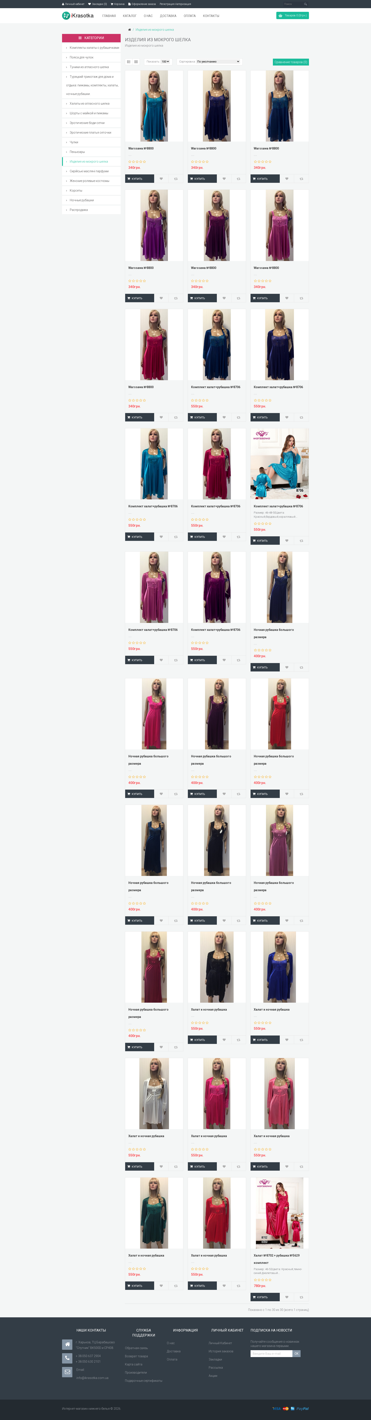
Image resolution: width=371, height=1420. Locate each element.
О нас (171, 1343)
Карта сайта (133, 1364)
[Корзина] (112, 4)
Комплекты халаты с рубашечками (94, 47)
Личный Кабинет (220, 1343)
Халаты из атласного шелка (89, 103)
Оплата (172, 1359)
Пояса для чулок (81, 57)
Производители (136, 1372)
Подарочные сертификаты (143, 1380)
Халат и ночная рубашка (209, 1009)
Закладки (215, 1359)
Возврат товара (136, 1356)
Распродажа (79, 210)
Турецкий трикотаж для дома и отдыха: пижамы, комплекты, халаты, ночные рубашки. (92, 85)
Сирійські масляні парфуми (89, 171)
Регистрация (167, 4)
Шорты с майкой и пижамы (89, 113)
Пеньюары (77, 152)
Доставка (174, 1351)
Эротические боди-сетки (87, 123)
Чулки (74, 142)
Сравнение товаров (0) (291, 62)
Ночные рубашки (82, 200)
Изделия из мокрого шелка (89, 161)
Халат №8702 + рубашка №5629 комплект (277, 1259)
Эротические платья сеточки (90, 132)
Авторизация (183, 4)
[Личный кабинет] (63, 4)
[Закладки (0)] (89, 4)
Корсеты (76, 190)
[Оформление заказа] (129, 4)
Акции (213, 1375)
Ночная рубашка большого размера (274, 633)
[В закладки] (161, 178)
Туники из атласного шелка (89, 67)
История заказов (221, 1351)
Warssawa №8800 (141, 148)
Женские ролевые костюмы (89, 181)
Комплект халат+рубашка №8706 (215, 387)
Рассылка (216, 1367)
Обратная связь (136, 1348)
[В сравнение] (176, 178)
